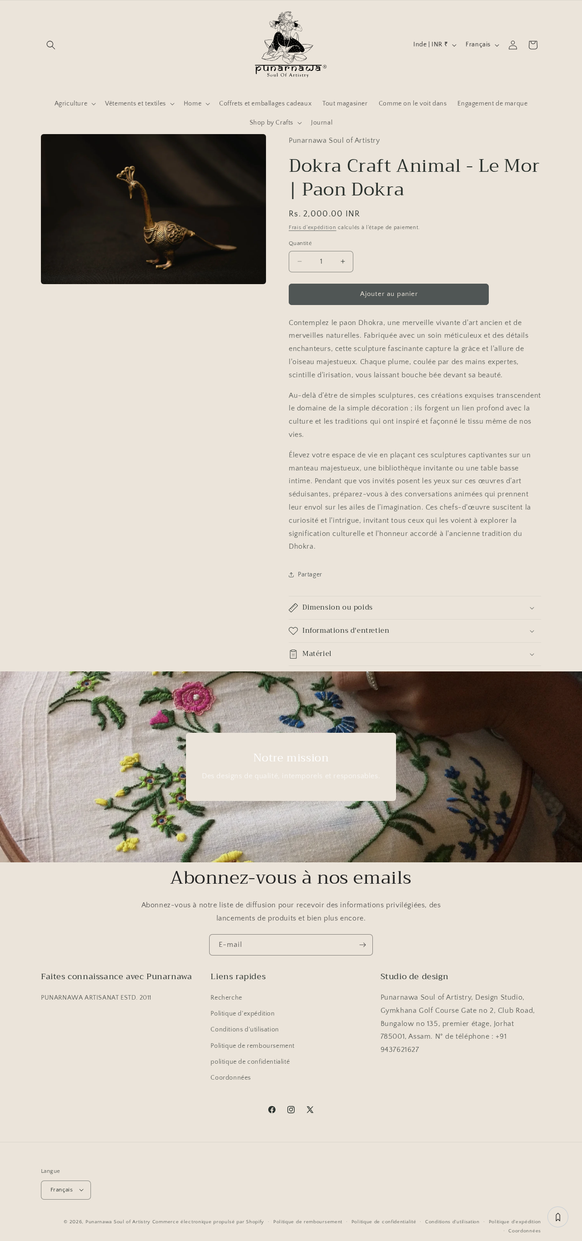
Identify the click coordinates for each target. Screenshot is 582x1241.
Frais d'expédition (312, 227)
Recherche (226, 998)
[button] (51, 45)
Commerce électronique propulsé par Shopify (208, 1221)
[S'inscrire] (362, 945)
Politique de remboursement (253, 1046)
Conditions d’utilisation (452, 1221)
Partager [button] (310, 574)
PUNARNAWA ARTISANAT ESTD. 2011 (96, 998)
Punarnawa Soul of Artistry (118, 1221)
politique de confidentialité (250, 1062)
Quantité (300, 243)
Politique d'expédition (243, 1014)
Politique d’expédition (515, 1221)
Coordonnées (231, 1078)
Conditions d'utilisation (245, 1030)
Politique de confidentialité (383, 1221)
